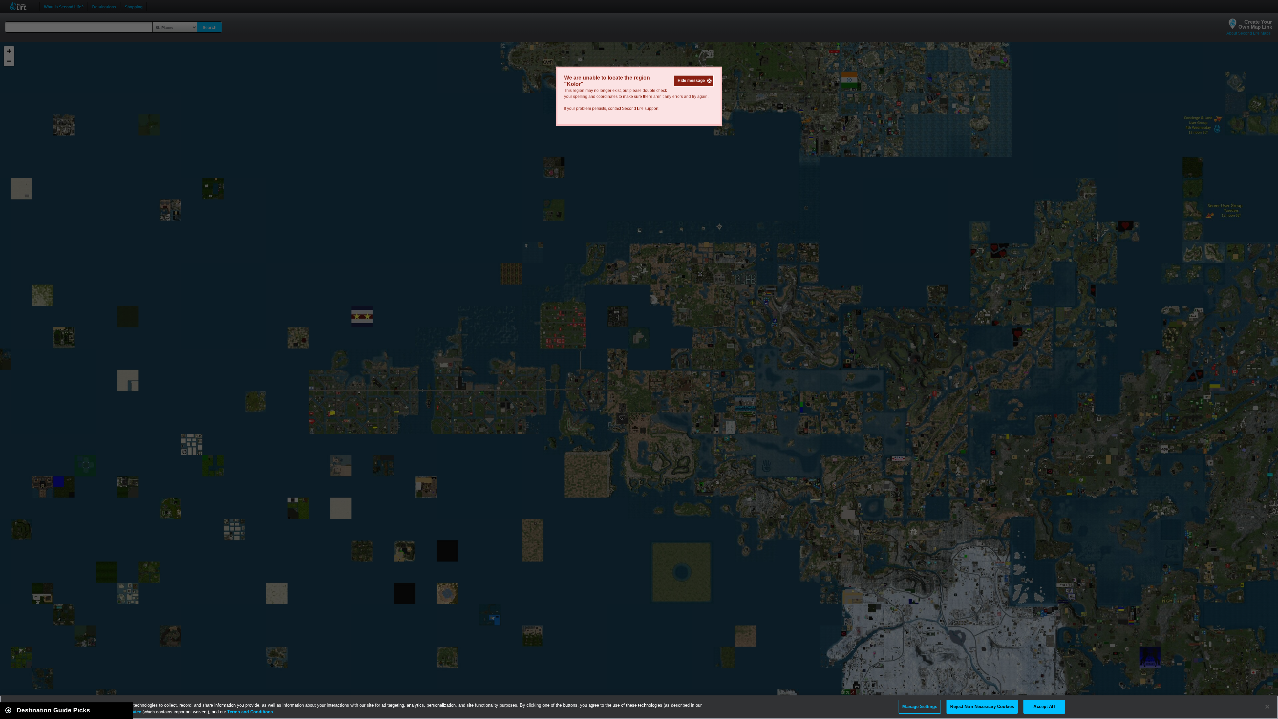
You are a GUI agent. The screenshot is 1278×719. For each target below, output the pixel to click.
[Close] (1267, 706)
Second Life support (640, 108)
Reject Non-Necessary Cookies (982, 706)
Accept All (1044, 706)
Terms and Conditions (250, 711)
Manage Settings (919, 706)
